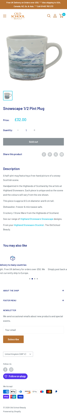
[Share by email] (62, 154)
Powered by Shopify (12, 411)
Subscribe (13, 339)
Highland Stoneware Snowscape (36, 218)
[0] (61, 16)
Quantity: (8, 130)
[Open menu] (4, 16)
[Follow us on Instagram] (11, 369)
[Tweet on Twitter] (56, 154)
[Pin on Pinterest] (50, 154)
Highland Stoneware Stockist (29, 225)
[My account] (55, 16)
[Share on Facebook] (44, 154)
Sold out (33, 141)
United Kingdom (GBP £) (15, 354)
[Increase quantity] (34, 130)
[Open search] (49, 16)
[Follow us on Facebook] (5, 369)
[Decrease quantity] (18, 130)
